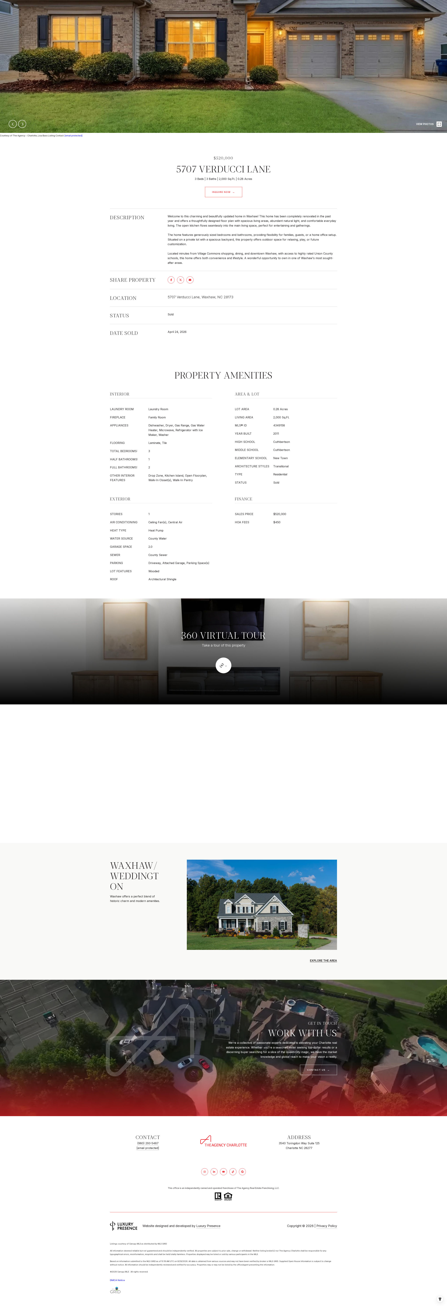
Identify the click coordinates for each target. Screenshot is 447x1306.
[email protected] (73, 135)
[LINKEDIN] (214, 1171)
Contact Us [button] (316, 1069)
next (22, 124)
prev (13, 124)
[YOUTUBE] (223, 1171)
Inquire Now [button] (222, 192)
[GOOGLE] (242, 1171)
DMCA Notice (117, 1280)
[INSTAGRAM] (204, 1171)
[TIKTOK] (232, 1171)
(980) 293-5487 (148, 1143)
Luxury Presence (208, 1226)
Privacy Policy (326, 1226)
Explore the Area (323, 960)
